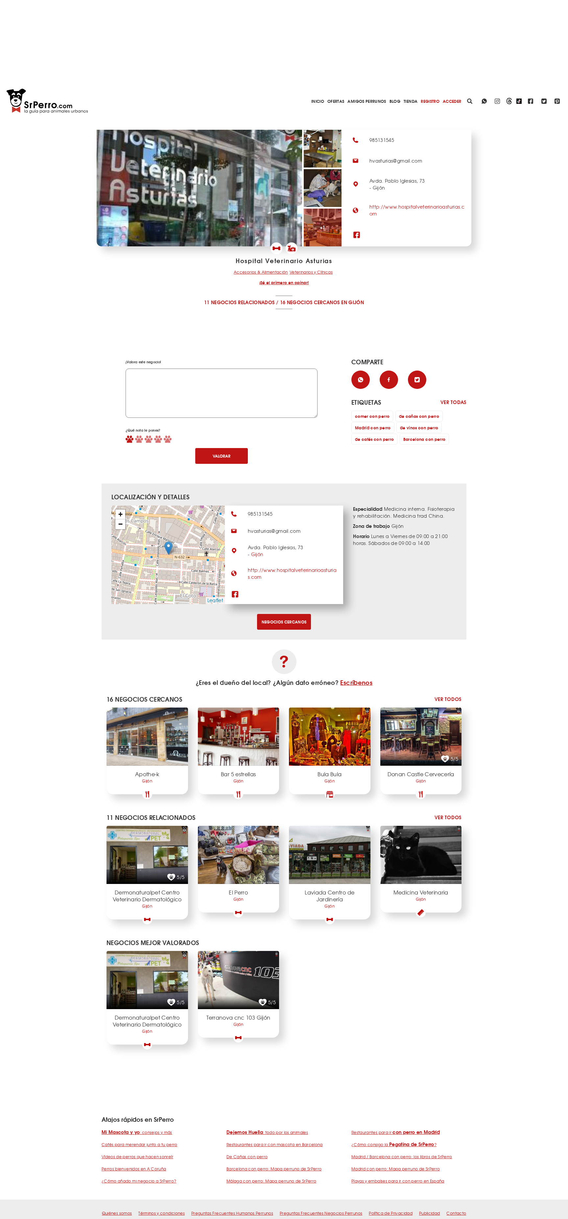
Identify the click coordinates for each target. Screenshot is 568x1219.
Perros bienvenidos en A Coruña (134, 1169)
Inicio (317, 101)
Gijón (257, 554)
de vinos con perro (419, 427)
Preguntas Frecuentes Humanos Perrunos (232, 1213)
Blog (395, 101)
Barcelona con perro (424, 439)
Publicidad (429, 1213)
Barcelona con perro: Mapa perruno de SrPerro (273, 1169)
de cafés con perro (374, 439)
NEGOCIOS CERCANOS (284, 622)
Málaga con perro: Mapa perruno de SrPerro (271, 1181)
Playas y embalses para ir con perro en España (397, 1181)
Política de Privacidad (391, 1213)
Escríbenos (356, 682)
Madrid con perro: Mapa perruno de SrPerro (395, 1169)
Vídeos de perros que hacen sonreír (137, 1157)
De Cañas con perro (247, 1157)
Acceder (452, 101)
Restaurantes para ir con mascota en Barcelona (274, 1144)
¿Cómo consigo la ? (394, 1144)
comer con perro (372, 416)
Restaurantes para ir (395, 1132)
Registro (430, 101)
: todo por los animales (267, 1132)
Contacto (456, 1213)
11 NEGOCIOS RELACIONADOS (239, 302)
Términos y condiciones (161, 1213)
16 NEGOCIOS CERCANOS (310, 302)
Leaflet (215, 600)
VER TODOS (448, 699)
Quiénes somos (117, 1213)
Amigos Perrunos (366, 101)
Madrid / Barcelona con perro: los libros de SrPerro (401, 1157)
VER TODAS (453, 402)
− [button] (120, 524)
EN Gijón (352, 302)
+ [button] (120, 514)
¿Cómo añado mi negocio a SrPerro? (139, 1181)
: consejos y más (137, 1132)
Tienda (410, 101)
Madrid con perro (373, 427)
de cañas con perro (419, 416)
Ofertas (335, 101)
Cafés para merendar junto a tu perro (140, 1144)
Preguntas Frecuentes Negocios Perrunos (321, 1213)
